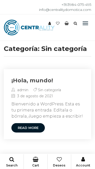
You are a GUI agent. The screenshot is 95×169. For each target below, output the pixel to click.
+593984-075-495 (76, 4)
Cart (35, 165)
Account (83, 165)
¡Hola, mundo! (32, 80)
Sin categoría (49, 90)
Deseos (59, 165)
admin (22, 90)
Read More (28, 128)
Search (11, 165)
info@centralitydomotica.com (65, 9)
